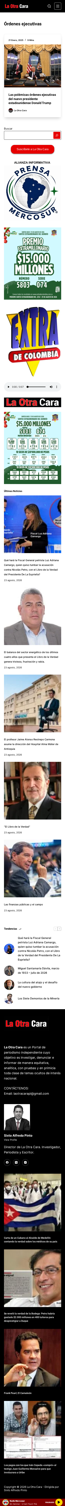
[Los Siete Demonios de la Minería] (9, 998)
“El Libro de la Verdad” (17, 826)
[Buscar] (49, 6)
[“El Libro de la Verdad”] (32, 791)
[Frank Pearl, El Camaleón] (32, 1358)
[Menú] (57, 6)
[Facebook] (7, 1162)
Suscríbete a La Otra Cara (33, 149)
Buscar (8, 128)
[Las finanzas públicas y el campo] (32, 868)
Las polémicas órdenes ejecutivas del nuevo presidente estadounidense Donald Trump (32, 99)
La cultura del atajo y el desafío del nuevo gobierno (37, 984)
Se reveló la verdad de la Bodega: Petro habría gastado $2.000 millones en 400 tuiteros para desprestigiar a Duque (29, 1317)
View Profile (10, 1139)
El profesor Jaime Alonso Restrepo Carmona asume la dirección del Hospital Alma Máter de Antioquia (31, 744)
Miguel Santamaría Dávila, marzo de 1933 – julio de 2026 (38, 970)
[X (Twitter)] (16, 1162)
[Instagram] (25, 1162)
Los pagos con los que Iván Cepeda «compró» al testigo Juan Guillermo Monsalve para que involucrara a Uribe (30, 1469)
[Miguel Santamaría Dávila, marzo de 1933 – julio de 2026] (9, 970)
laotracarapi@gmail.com (31, 1093)
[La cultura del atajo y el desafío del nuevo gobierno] (9, 984)
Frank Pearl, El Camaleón (18, 1393)
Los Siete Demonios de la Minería (39, 998)
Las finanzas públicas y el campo (23, 904)
